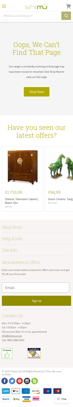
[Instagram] (27, 380)
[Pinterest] (19, 380)
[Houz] (34, 380)
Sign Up (36, 300)
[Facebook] (4, 380)
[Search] (66, 15)
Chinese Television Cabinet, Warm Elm (22, 201)
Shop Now (36, 91)
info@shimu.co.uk (12, 336)
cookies (6, 374)
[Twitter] (12, 380)
